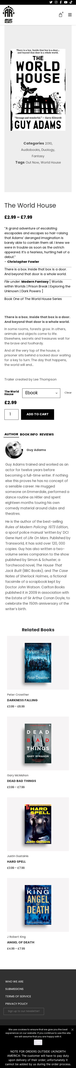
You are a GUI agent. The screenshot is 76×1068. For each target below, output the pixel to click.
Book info (29, 434)
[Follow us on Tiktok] (71, 2)
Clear (68, 393)
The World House (11, 393)
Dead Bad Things (21, 781)
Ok (38, 1042)
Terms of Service (18, 996)
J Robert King (16, 937)
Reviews (47, 434)
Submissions (14, 989)
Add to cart (38, 414)
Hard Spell (16, 862)
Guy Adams (36, 450)
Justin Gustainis (17, 856)
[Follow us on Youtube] (65, 2)
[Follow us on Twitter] (50, 2)
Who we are (14, 981)
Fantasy (38, 156)
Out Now (32, 162)
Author (11, 434)
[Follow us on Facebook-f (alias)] (61, 2)
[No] (72, 1029)
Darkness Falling (22, 700)
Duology (47, 150)
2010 (48, 143)
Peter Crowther (18, 694)
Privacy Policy (16, 1004)
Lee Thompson (45, 379)
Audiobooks (30, 150)
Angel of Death (20, 942)
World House (51, 162)
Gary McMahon (17, 775)
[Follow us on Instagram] (56, 2)
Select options (38, 665)
